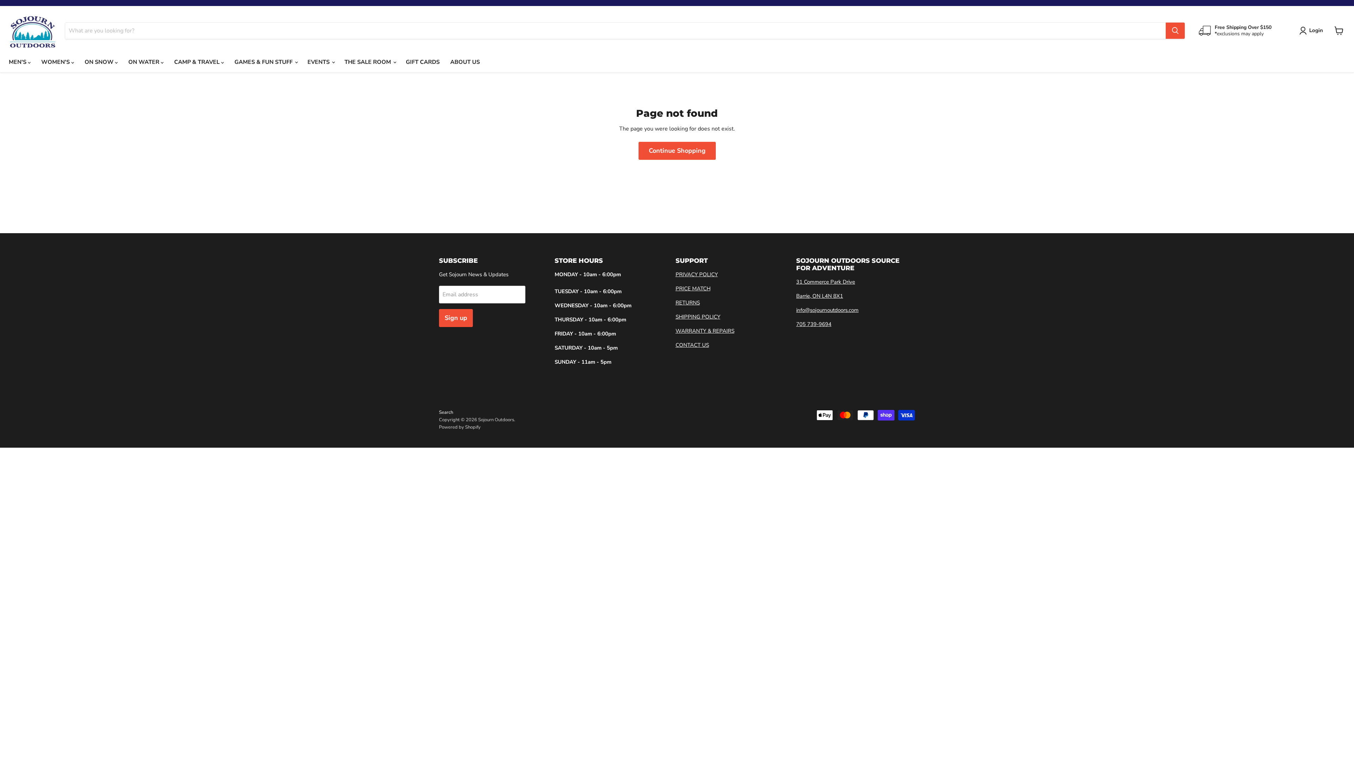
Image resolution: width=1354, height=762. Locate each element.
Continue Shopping (677, 150)
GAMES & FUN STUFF (264, 62)
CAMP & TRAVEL (197, 62)
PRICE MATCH (693, 288)
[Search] (1175, 31)
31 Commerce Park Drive (825, 281)
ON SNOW (100, 62)
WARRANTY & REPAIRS (705, 330)
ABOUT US (465, 62)
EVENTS (319, 62)
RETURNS (688, 302)
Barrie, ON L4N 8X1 (819, 296)
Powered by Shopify (460, 427)
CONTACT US (692, 345)
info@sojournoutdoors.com (827, 310)
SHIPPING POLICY (698, 316)
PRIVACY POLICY (697, 274)
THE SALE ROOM (368, 62)
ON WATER (144, 62)
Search (446, 412)
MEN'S (18, 62)
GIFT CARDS (423, 62)
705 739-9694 (813, 324)
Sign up (456, 318)
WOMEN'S (56, 62)
